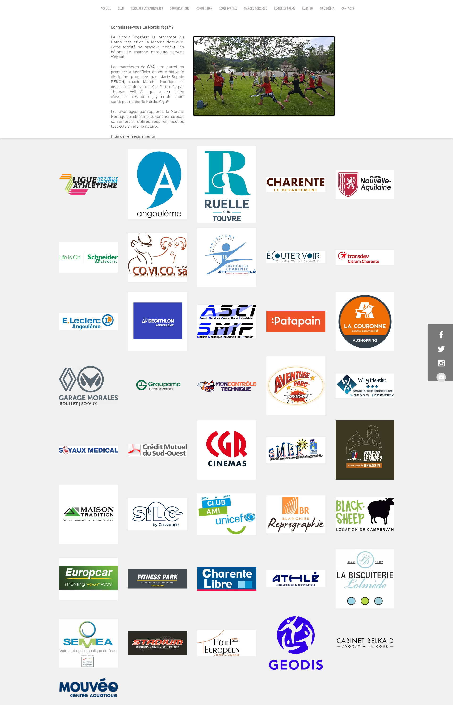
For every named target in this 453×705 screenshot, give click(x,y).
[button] (120, 8)
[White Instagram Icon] (441, 363)
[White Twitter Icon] (441, 349)
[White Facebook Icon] (441, 335)
